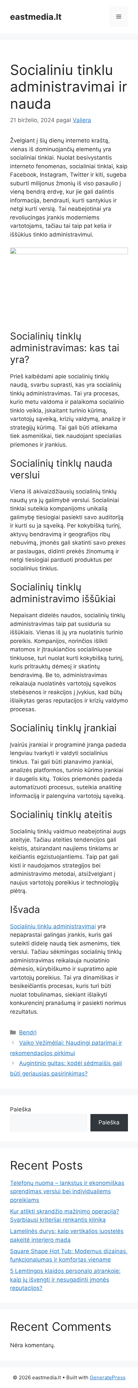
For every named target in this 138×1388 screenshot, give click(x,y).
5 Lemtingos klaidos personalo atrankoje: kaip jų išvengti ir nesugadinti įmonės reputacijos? (65, 1279)
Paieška (20, 1109)
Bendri (28, 1032)
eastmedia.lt (36, 17)
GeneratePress (108, 1377)
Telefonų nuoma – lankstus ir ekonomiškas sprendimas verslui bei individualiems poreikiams (67, 1191)
